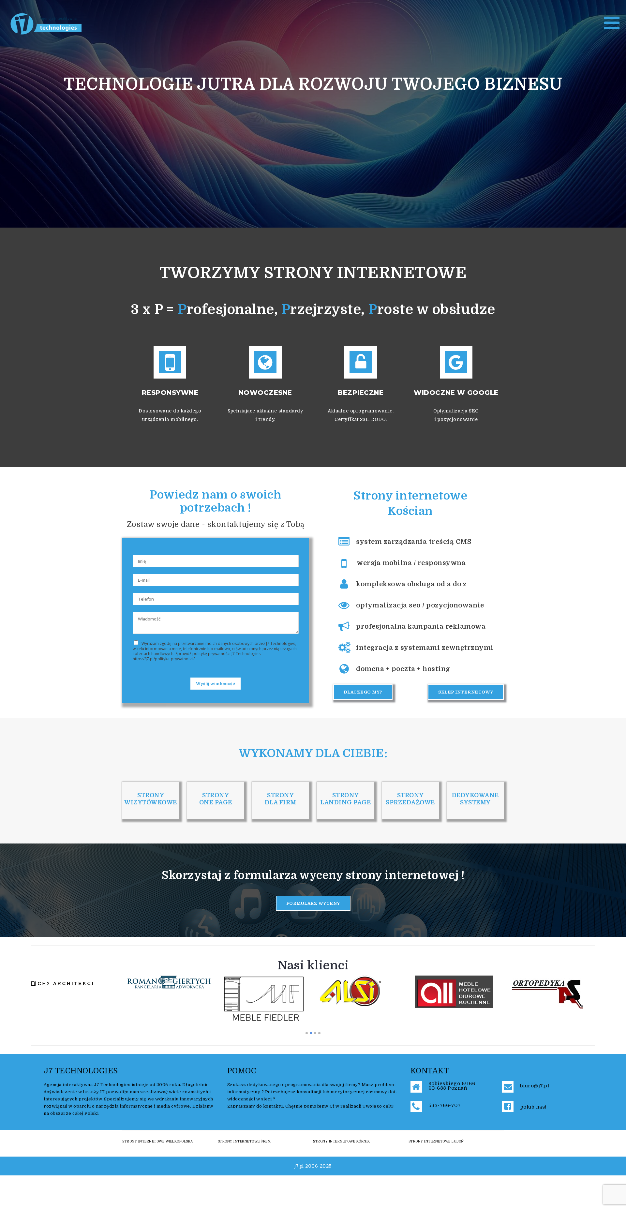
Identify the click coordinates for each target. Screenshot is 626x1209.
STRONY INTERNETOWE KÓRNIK (341, 1141)
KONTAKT (429, 1071)
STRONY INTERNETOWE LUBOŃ (436, 1141)
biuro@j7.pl (534, 1086)
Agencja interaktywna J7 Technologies (87, 1084)
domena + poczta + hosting (403, 669)
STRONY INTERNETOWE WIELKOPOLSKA (157, 1141)
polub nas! (533, 1107)
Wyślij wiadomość (215, 683)
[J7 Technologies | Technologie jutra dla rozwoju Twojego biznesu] (46, 23)
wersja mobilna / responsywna (411, 563)
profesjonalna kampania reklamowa (420, 626)
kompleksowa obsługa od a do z (411, 584)
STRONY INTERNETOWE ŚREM (244, 1141)
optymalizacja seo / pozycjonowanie (420, 605)
